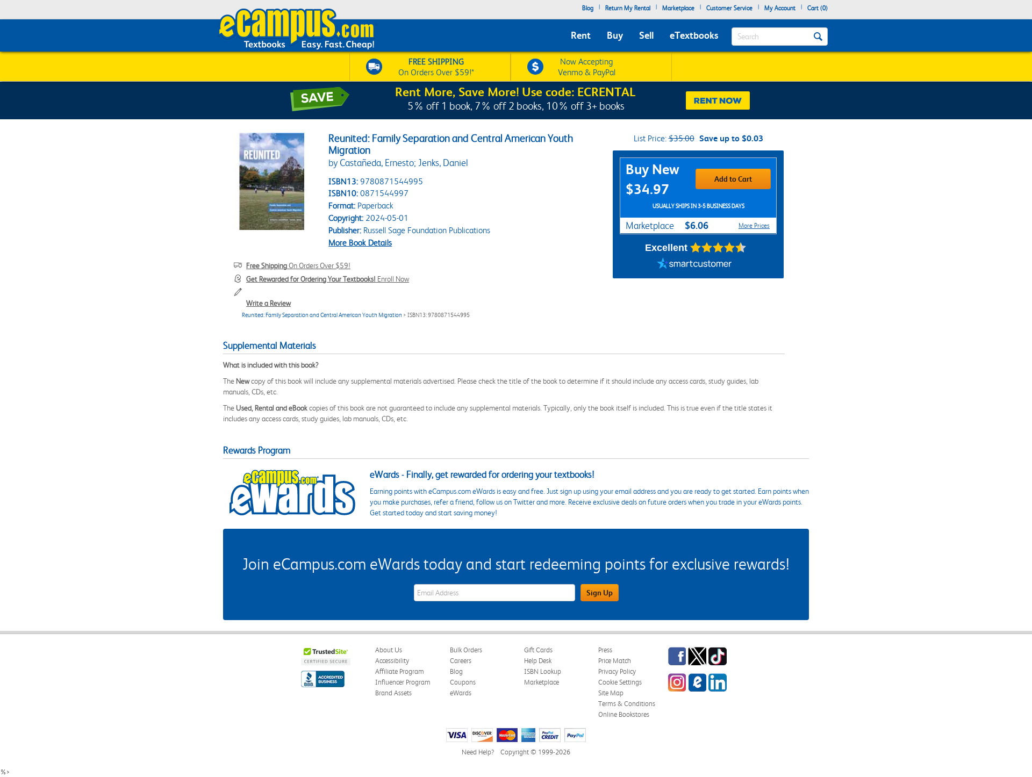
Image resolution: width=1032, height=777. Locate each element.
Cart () (817, 8)
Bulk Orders (466, 650)
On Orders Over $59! (298, 265)
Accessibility (392, 661)
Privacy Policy (617, 671)
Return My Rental (627, 8)
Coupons (463, 682)
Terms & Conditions (626, 704)
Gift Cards (538, 650)
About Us (388, 650)
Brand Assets (393, 693)
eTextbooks (694, 35)
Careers (460, 661)
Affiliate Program (399, 671)
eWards (460, 693)
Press (605, 650)
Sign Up (599, 592)
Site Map (611, 693)
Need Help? (478, 752)
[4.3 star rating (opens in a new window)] (718, 247)
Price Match (614, 661)
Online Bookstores (623, 714)
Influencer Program (403, 682)
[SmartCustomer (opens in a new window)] (694, 264)
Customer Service (729, 8)
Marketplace (678, 8)
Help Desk (537, 661)
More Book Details (360, 243)
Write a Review (268, 303)
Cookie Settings (620, 682)
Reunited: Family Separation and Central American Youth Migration (322, 315)
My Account (780, 8)
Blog (587, 8)
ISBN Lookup (542, 671)
